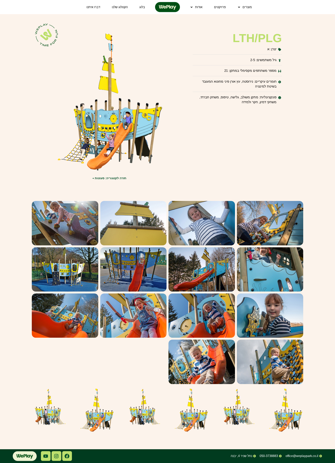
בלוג (142, 7)
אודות (198, 7)
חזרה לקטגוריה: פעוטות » (109, 178)
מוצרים (247, 7)
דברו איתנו (93, 7)
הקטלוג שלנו (120, 7)
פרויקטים (220, 7)
